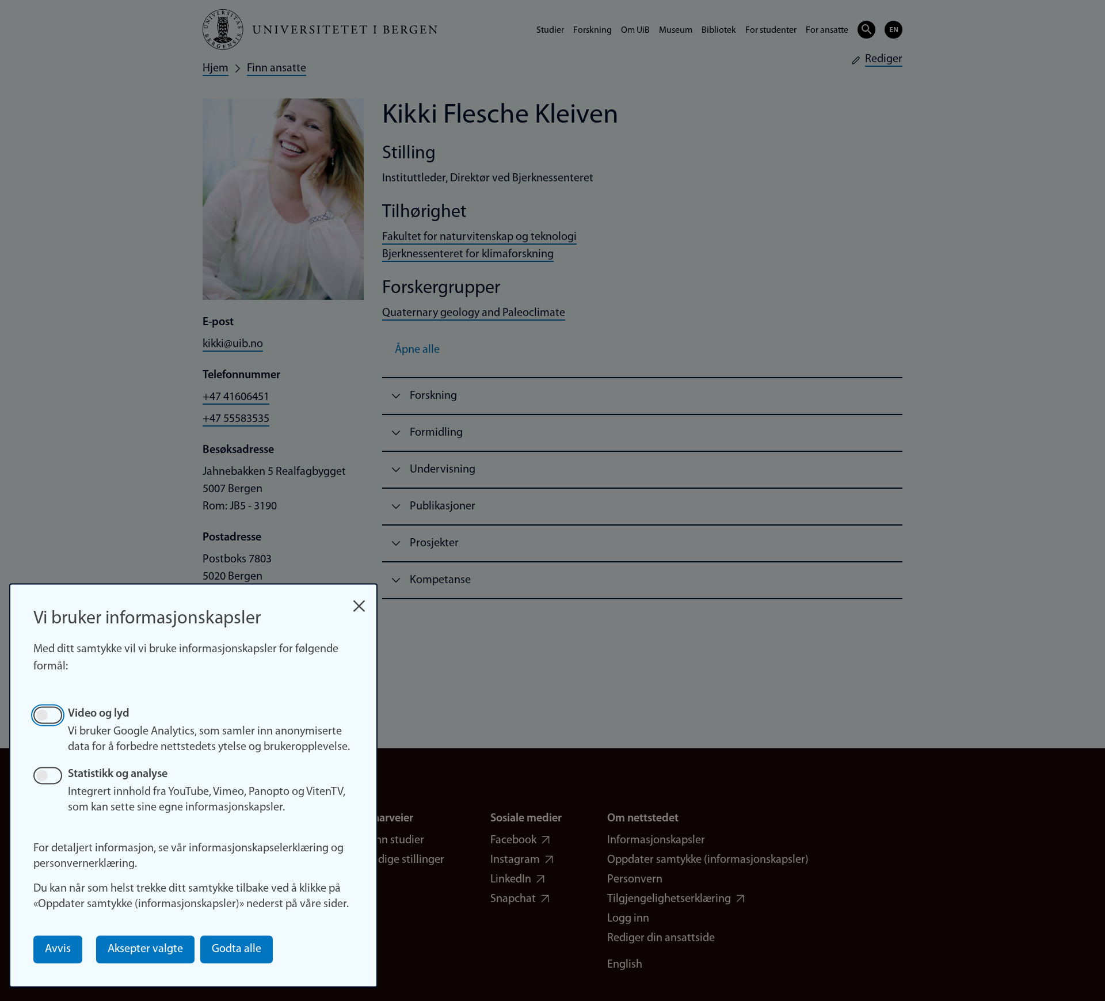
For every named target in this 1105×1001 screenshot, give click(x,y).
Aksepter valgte (145, 949)
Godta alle (236, 949)
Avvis (58, 949)
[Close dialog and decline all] (359, 600)
